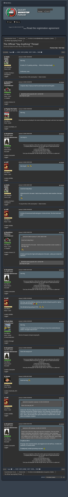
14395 (22, 52)
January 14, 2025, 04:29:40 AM (25, 347)
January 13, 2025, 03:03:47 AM (25, 133)
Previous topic (54, 48)
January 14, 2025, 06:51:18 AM (25, 376)
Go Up (4, 469)
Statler (51, 38)
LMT (7, 162)
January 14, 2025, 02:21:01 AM (25, 269)
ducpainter (47, 38)
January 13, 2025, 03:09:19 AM (25, 162)
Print (63, 52)
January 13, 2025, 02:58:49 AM (25, 108)
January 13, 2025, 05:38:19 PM (25, 232)
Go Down (5, 52)
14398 (34, 52)
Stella (7, 57)
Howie (8, 376)
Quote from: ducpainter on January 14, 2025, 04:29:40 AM (36, 402)
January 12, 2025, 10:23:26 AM (25, 56)
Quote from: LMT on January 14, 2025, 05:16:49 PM (34, 428)
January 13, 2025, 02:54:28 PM (25, 209)
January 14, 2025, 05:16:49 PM (25, 397)
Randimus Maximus (8, 83)
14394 (18, 52)
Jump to (43, 477)
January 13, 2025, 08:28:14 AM (25, 185)
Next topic (61, 48)
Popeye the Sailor (11, 109)
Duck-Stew (9, 321)
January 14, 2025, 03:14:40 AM (25, 298)
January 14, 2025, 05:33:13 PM (25, 423)
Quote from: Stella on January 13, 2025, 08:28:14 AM (34, 236)
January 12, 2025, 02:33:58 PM (25, 82)
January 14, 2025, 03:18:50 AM (25, 321)
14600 (39, 52)
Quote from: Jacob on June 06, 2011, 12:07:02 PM (32, 94)
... (16, 52)
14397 (30, 52)
